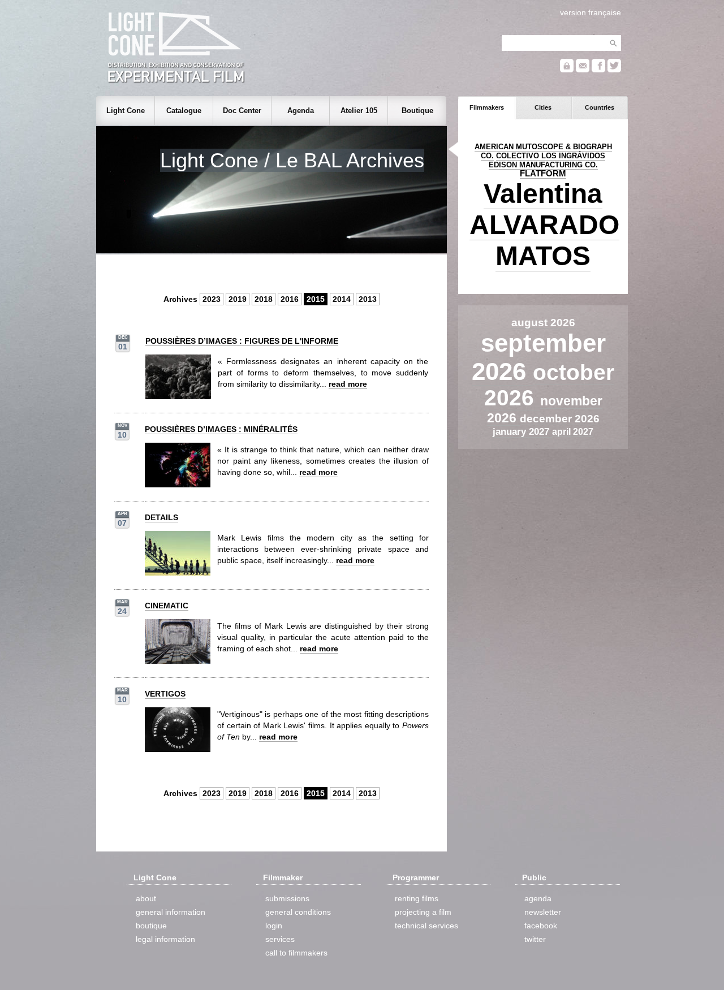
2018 (264, 299)
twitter (535, 939)
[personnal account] (567, 70)
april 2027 (572, 431)
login (273, 925)
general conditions (298, 911)
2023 (211, 299)
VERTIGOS (165, 693)
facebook (540, 925)
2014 (342, 299)
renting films (416, 898)
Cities (543, 107)
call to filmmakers (296, 952)
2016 (290, 299)
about (146, 898)
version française (590, 12)
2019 (238, 299)
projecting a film (423, 911)
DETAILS (161, 517)
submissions (287, 898)
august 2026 (543, 322)
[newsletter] (582, 70)
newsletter (542, 911)
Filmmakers (486, 107)
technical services (426, 925)
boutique (151, 925)
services (280, 939)
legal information (165, 939)
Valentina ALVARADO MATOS (544, 225)
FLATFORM (543, 173)
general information (170, 911)
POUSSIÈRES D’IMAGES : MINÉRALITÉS (221, 429)
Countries (599, 107)
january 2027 (522, 431)
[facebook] (598, 70)
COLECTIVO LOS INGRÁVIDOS (550, 156)
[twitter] (614, 70)
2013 (368, 299)
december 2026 (560, 419)
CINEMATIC (166, 605)
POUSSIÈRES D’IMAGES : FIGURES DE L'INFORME (241, 340)
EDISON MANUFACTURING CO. (543, 165)
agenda (537, 898)
